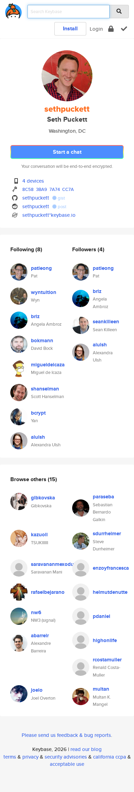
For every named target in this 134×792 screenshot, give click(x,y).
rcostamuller (107, 659)
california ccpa (109, 756)
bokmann (42, 340)
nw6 (36, 612)
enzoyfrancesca (111, 568)
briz (35, 316)
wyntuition (43, 292)
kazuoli (39, 534)
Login (96, 28)
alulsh (38, 437)
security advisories (66, 756)
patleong (41, 268)
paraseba (103, 496)
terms (9, 756)
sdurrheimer (107, 533)
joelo (37, 690)
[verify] (124, 28)
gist (61, 198)
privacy (30, 756)
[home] (13, 9)
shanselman (45, 389)
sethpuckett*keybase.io (49, 215)
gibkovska (43, 497)
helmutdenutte (110, 592)
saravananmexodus (53, 564)
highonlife (105, 640)
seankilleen (106, 321)
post (61, 206)
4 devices (33, 180)
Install (70, 28)
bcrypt (38, 413)
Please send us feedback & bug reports (66, 735)
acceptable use (67, 764)
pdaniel (101, 616)
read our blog (86, 749)
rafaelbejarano (48, 592)
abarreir (40, 635)
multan (101, 689)
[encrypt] (111, 28)
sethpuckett (35, 197)
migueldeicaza (48, 364)
